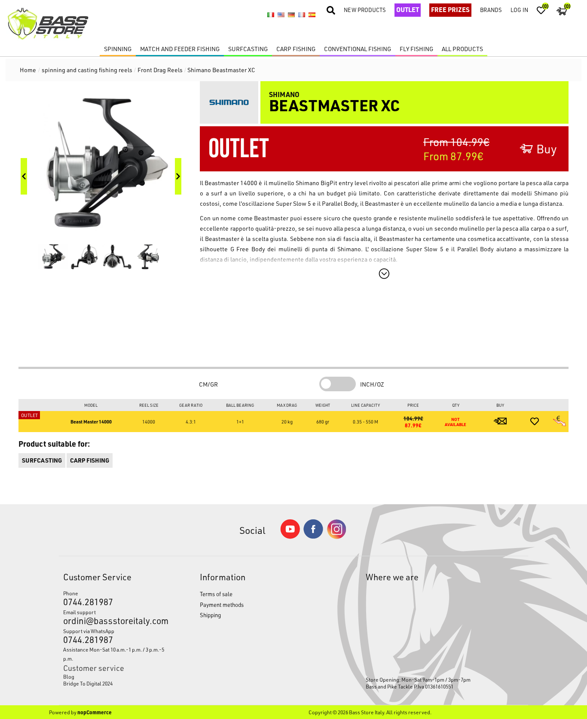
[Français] (302, 15)
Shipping (210, 614)
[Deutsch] (291, 15)
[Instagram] (336, 537)
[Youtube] (290, 537)
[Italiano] (271, 15)
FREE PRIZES (450, 9)
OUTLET (407, 9)
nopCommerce (94, 712)
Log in (519, 9)
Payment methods (222, 604)
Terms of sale (216, 593)
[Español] (312, 15)
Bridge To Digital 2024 (88, 683)
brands (491, 9)
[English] (281, 15)
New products (365, 9)
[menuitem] (114, 676)
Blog (68, 676)
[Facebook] (313, 536)
